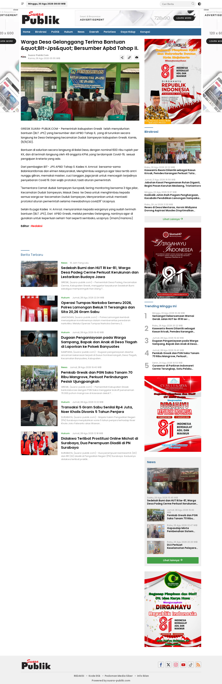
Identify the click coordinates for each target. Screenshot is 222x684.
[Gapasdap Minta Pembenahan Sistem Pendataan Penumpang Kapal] (155, 531)
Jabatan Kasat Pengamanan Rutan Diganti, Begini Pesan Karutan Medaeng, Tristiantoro (172, 184)
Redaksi (36, 226)
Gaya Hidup (128, 32)
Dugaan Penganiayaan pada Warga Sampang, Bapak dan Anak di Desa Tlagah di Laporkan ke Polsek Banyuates (99, 342)
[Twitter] (168, 665)
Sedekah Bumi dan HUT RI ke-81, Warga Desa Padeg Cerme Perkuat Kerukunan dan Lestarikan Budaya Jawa (100, 272)
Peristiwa (110, 32)
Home (26, 32)
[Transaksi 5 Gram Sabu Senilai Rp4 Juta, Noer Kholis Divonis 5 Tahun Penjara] (39, 413)
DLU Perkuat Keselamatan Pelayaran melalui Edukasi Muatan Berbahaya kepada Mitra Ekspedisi (182, 546)
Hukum (68, 32)
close (15, 10)
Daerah (94, 32)
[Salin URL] (129, 57)
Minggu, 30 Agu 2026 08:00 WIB (46, 3)
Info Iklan (143, 676)
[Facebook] (161, 665)
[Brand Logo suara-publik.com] (41, 18)
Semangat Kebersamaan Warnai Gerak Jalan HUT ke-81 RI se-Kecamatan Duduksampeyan (173, 317)
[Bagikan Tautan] (122, 57)
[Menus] (22, 4)
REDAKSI (79, 676)
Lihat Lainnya (171, 219)
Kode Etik (94, 676)
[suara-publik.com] (36, 664)
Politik (55, 32)
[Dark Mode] (199, 4)
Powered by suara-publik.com (111, 680)
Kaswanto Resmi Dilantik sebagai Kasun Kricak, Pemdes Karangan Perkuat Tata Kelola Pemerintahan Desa (169, 172)
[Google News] (191, 665)
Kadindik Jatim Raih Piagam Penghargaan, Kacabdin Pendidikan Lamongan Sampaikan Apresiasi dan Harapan (172, 196)
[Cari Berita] (193, 4)
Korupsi (145, 32)
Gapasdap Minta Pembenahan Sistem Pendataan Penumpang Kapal (182, 530)
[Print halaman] (136, 57)
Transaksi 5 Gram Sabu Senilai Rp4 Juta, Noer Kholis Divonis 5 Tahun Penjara (97, 409)
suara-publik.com (38, 55)
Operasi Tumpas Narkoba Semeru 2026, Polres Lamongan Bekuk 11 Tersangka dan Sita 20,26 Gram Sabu (98, 307)
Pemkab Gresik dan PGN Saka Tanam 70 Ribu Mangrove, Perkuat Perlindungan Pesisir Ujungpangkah (97, 377)
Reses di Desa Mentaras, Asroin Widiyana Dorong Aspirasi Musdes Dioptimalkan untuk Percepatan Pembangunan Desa (170, 209)
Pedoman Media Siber (119, 676)
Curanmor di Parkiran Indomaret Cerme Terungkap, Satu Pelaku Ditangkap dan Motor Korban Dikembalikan (173, 367)
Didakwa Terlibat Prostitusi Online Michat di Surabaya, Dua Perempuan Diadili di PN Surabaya (99, 443)
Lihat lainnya (171, 560)
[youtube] (183, 665)
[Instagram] (176, 665)
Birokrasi (40, 32)
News (81, 32)
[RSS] (198, 665)
